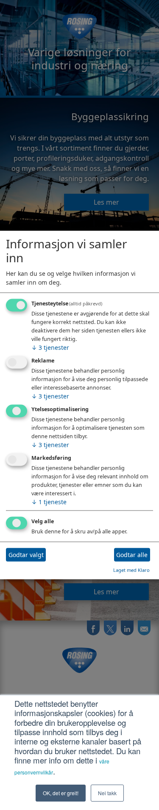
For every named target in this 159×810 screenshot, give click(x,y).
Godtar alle (132, 555)
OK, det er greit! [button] (60, 792)
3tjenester (50, 347)
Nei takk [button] (107, 792)
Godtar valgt (26, 555)
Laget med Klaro (131, 569)
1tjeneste (49, 501)
